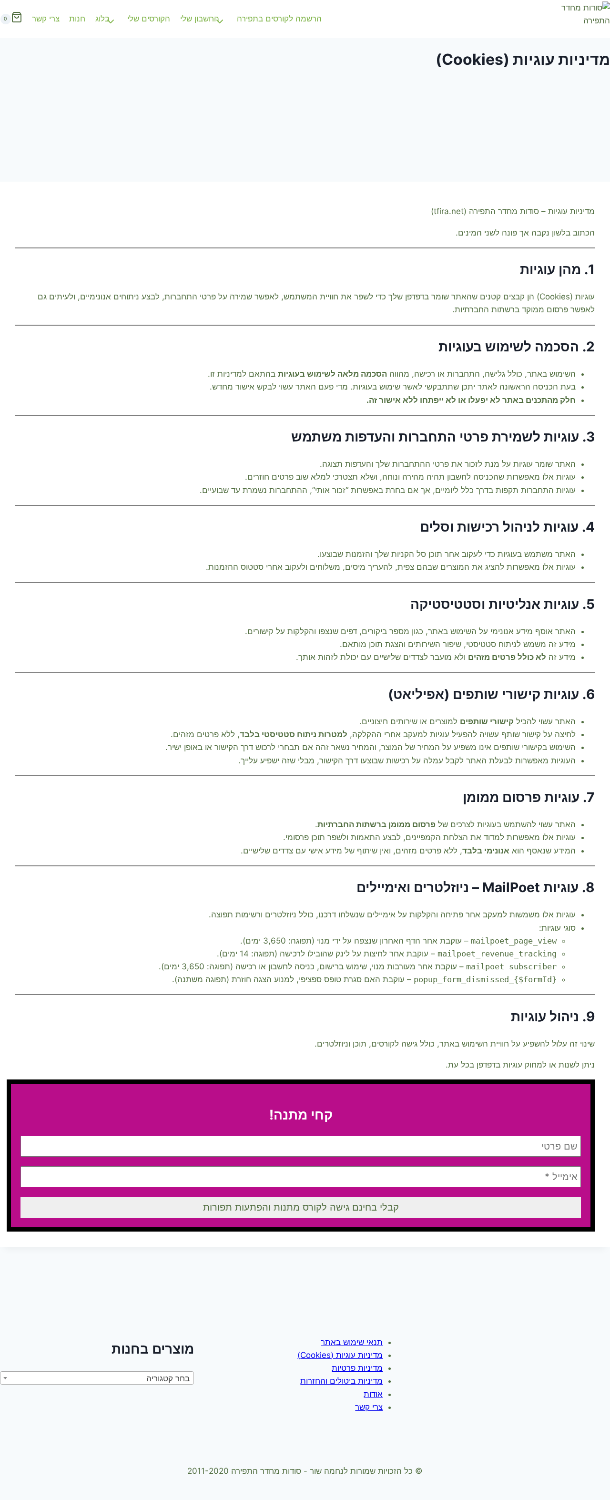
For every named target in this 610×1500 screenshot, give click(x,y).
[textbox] (96, 1378)
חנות (77, 18)
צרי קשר (46, 18)
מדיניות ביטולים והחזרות (341, 1381)
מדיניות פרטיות (357, 1368)
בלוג (102, 18)
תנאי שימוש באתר (352, 1342)
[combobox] (97, 1378)
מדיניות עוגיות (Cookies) (340, 1355)
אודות (373, 1394)
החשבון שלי (199, 18)
